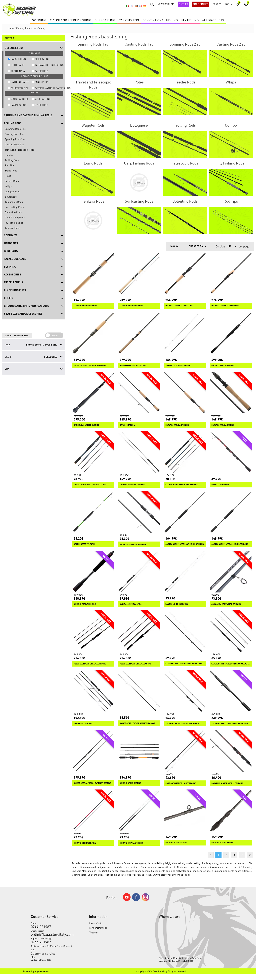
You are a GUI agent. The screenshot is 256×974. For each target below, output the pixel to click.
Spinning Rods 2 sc (15, 139)
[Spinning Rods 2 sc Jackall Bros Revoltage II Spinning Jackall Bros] (93, 333)
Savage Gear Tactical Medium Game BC (182, 723)
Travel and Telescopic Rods (19, 149)
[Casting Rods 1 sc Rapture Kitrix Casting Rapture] (184, 810)
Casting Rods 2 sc (14, 144)
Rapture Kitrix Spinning (222, 843)
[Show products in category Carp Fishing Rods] (139, 182)
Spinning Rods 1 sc (15, 128)
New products (165, 4)
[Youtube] (127, 900)
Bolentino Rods (13, 212)
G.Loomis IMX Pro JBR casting (133, 365)
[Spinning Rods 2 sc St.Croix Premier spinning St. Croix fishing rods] (139, 273)
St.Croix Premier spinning (131, 306)
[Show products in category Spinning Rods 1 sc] (93, 63)
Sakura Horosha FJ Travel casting (90, 485)
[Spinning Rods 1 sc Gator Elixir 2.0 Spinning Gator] (230, 333)
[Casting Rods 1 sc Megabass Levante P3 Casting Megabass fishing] (184, 273)
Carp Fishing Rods (15, 217)
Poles (8, 175)
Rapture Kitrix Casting (176, 843)
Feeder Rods (12, 181)
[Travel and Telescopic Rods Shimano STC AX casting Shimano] (139, 751)
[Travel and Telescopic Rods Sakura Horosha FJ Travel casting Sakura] (93, 452)
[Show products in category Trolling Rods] (185, 144)
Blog (33, 957)
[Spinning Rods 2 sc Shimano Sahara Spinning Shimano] (139, 810)
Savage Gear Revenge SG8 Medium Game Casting (230, 723)
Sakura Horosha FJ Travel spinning (181, 485)
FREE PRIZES (200, 4)
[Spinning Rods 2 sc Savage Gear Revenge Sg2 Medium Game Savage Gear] (139, 691)
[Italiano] (128, 6)
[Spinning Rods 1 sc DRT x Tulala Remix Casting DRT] (93, 392)
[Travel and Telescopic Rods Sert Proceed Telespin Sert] (93, 512)
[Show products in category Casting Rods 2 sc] (231, 63)
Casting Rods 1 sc (14, 134)
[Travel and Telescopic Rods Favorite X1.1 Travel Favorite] (93, 691)
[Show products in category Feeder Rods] (185, 101)
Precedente (211, 855)
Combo (9, 155)
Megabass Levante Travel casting (135, 664)
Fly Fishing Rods (14, 222)
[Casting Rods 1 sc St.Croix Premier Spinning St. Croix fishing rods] (93, 273)
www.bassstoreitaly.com (166, 874)
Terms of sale (95, 923)
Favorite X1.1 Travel (83, 723)
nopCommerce (42, 971)
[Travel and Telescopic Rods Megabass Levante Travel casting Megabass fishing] (139, 631)
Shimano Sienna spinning (85, 843)
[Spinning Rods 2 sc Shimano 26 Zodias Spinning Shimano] (139, 452)
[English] (132, 6)
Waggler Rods (12, 191)
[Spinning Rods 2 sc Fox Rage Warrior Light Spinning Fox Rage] (184, 751)
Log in (228, 4)
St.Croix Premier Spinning (85, 306)
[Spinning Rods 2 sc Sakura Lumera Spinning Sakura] (184, 571)
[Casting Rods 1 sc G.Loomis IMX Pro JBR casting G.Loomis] (139, 333)
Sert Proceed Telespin (84, 544)
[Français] (140, 6)
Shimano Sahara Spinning (131, 843)
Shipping (93, 932)
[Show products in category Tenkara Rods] (93, 220)
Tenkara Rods (12, 228)
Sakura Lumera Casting (131, 604)
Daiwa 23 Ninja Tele (220, 484)
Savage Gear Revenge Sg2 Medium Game (137, 723)
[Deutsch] (136, 6)
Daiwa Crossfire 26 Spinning (133, 544)
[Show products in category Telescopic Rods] (185, 182)
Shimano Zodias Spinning (85, 604)
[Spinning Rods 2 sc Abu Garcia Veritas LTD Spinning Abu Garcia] (230, 571)
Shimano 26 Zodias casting (177, 365)
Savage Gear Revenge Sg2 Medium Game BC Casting (184, 664)
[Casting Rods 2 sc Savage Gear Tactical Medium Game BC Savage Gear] (184, 691)
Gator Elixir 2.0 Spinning (222, 365)
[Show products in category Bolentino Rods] (185, 220)
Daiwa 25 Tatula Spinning (177, 425)
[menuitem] (52, 957)
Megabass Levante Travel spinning (90, 664)
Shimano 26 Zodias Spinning (132, 485)
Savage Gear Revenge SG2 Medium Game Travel (230, 664)
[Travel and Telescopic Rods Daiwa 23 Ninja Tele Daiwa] (230, 452)
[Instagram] (145, 900)
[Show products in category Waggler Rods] (93, 144)
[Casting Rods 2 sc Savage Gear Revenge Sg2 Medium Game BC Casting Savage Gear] (184, 631)
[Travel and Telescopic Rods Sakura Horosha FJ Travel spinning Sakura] (184, 452)
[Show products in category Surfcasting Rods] (139, 220)
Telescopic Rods (14, 201)
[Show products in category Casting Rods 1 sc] (139, 63)
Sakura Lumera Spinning (176, 604)
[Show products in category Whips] (231, 101)
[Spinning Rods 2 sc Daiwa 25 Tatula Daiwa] (139, 392)
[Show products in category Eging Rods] (93, 182)
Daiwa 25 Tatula (127, 425)
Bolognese (11, 196)
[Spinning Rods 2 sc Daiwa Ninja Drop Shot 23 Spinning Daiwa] (230, 751)
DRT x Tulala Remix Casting (86, 425)
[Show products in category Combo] (231, 144)
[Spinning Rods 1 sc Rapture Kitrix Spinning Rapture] (230, 810)
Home (11, 28)
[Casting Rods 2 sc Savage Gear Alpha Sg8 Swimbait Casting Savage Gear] (93, 751)
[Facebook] (136, 900)
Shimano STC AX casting (130, 783)
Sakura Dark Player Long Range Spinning (184, 544)
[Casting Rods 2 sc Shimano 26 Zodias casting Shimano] (184, 333)
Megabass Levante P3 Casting (179, 306)
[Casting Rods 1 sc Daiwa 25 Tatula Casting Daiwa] (230, 392)
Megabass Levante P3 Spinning (225, 306)
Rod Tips (9, 165)
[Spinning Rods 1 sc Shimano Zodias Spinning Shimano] (93, 571)
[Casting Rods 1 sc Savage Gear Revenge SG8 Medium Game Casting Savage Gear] (230, 691)
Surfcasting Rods (14, 207)
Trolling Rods (12, 160)
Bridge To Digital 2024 (41, 959)
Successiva (242, 855)
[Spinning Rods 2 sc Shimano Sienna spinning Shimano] (93, 810)
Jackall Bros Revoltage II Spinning (90, 365)
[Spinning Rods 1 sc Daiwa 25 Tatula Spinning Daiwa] (184, 392)
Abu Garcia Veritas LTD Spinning (226, 604)
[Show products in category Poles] (139, 101)
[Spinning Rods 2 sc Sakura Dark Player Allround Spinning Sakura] (230, 512)
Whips (8, 186)
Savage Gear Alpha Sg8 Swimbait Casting (92, 783)
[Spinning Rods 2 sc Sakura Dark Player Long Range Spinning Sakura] (184, 512)
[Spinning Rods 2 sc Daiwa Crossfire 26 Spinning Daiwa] (139, 512)
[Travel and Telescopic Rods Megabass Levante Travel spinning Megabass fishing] (93, 631)
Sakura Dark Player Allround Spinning (229, 544)
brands (217, 4)
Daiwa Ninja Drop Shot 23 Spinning (227, 783)
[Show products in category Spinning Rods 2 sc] (185, 63)
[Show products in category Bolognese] (139, 144)
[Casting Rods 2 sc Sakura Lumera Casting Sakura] (139, 571)
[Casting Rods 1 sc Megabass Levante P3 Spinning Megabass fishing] (230, 273)
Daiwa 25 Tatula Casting (222, 425)
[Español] (144, 6)
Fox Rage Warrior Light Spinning (180, 783)
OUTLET (183, 4)
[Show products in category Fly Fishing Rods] (231, 182)
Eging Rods (11, 170)
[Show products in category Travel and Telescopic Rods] (93, 106)
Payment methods (98, 927)
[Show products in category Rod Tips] (231, 220)
